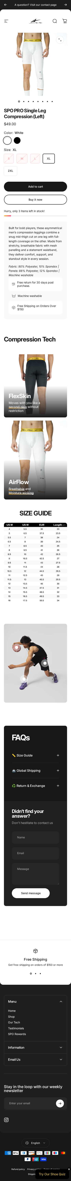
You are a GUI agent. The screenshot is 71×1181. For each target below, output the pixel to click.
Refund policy (18, 1169)
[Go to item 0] (19, 101)
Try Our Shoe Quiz (52, 1174)
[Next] (65, 4)
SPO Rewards (17, 1034)
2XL (10, 170)
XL (48, 158)
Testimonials (16, 1028)
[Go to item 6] (42, 101)
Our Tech (14, 1022)
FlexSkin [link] (20, 395)
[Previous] (5, 4)
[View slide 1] (30, 973)
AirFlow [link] (19, 481)
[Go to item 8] (52, 101)
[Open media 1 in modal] (60, 40)
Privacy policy (34, 1169)
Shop (11, 1016)
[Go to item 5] (38, 101)
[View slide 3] (40, 973)
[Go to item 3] (28, 101)
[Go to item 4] (33, 101)
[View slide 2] (35, 973)
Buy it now (35, 199)
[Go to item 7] (47, 101)
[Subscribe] (60, 1103)
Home (12, 1010)
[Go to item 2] (23, 101)
